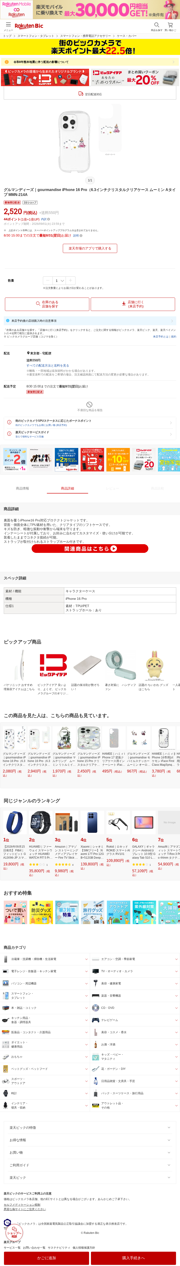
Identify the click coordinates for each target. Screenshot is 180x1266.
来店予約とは (161, 336)
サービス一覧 (12, 1247)
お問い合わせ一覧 (34, 1247)
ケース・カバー (127, 36)
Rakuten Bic (29, 26)
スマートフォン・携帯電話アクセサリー (85, 36)
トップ (7, 36)
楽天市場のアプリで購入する (90, 248)
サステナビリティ (59, 1247)
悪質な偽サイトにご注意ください (25, 1209)
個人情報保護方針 (84, 1247)
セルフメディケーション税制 (22, 1204)
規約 (173, 336)
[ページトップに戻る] (173, 1250)
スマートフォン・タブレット (36, 36)
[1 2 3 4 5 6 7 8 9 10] (59, 280)
